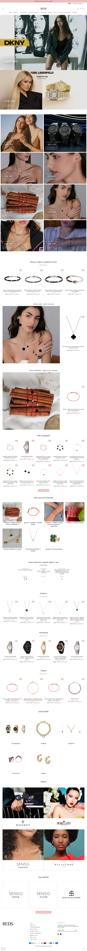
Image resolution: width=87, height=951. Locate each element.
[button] (3, 949)
